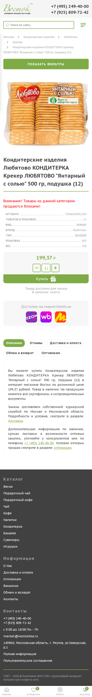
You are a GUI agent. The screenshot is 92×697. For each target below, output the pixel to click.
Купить (42, 279)
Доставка (15, 421)
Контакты (10, 599)
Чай (6, 507)
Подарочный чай (16, 493)
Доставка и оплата (65, 343)
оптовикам (62, 448)
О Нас (7, 566)
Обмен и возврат (20, 353)
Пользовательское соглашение (27, 661)
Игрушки (10, 546)
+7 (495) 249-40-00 (70, 6)
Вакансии (10, 586)
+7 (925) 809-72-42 (70, 12)
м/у (84, 240)
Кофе (7, 513)
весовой (80, 235)
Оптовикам (51, 353)
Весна (8, 487)
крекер (18, 42)
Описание (14, 343)
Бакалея (9, 533)
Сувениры (11, 540)
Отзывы (36, 343)
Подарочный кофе (18, 500)
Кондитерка (12, 527)
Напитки (10, 520)
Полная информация (19, 654)
